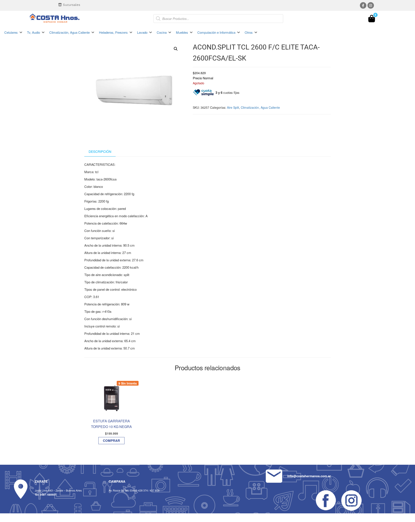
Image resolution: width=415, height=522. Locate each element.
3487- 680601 (48, 494)
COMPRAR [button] (111, 440)
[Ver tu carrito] (371, 19)
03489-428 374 (139, 490)
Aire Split (233, 107)
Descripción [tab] (100, 151)
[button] (13, 32)
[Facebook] (363, 5)
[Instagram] (370, 5)
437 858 (155, 490)
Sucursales (71, 5)
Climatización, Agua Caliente (260, 107)
